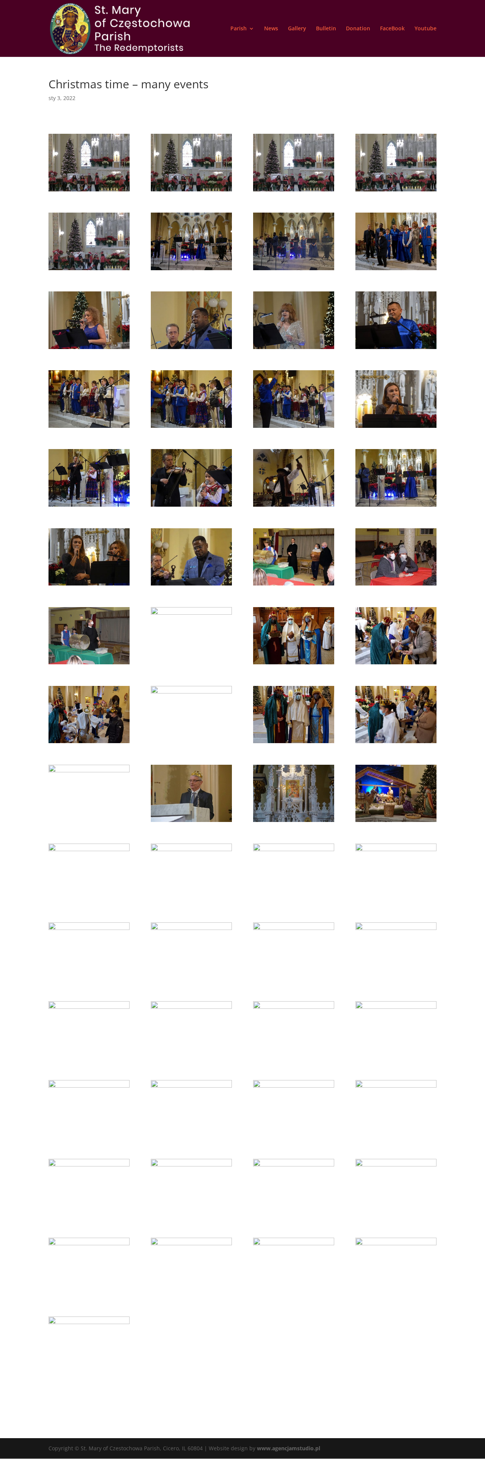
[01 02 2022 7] (89, 901)
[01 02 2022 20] (191, 1058)
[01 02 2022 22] (395, 1058)
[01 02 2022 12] (89, 979)
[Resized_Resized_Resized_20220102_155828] (293, 664)
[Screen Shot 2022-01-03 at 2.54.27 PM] (89, 270)
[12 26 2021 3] (191, 348)
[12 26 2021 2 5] (395, 270)
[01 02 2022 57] (395, 1295)
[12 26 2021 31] (89, 427)
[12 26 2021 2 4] (293, 270)
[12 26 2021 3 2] (293, 585)
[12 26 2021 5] (293, 348)
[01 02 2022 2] (293, 821)
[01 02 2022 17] (89, 1058)
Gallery (297, 29)
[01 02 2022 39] (293, 1216)
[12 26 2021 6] (395, 348)
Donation (358, 29)
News (271, 29)
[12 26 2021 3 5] (395, 585)
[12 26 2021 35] (191, 427)
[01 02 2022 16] (395, 979)
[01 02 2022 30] (395, 1137)
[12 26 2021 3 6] (89, 664)
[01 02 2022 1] (191, 821)
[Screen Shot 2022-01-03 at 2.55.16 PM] (395, 191)
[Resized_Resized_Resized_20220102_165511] (89, 743)
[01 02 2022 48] (191, 1295)
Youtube (425, 29)
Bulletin (326, 29)
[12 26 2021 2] (89, 348)
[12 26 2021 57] (89, 585)
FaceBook (392, 29)
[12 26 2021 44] (395, 427)
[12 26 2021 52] (293, 506)
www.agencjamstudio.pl (288, 1448)
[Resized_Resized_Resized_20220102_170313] (293, 743)
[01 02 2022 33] (191, 1216)
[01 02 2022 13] (191, 979)
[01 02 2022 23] (89, 1137)
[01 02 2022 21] (293, 1058)
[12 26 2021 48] (89, 506)
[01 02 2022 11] (395, 901)
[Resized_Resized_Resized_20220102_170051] (89, 821)
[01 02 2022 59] (89, 1374)
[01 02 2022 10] (293, 901)
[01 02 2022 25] (191, 1137)
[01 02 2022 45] (395, 1216)
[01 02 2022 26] (293, 1137)
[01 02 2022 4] (395, 821)
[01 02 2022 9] (191, 901)
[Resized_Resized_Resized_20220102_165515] (395, 664)
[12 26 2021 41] (293, 427)
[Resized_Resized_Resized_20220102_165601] (395, 743)
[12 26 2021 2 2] (191, 270)
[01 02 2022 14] (293, 979)
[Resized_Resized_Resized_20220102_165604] (191, 743)
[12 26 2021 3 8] (191, 664)
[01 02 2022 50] (293, 1295)
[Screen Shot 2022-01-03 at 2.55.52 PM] (293, 191)
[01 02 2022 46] (89, 1295)
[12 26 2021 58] (191, 585)
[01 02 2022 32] (89, 1216)
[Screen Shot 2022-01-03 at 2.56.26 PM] (191, 191)
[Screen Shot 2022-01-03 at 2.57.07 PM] (89, 191)
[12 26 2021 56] (395, 506)
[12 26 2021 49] (191, 506)
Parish (238, 29)
